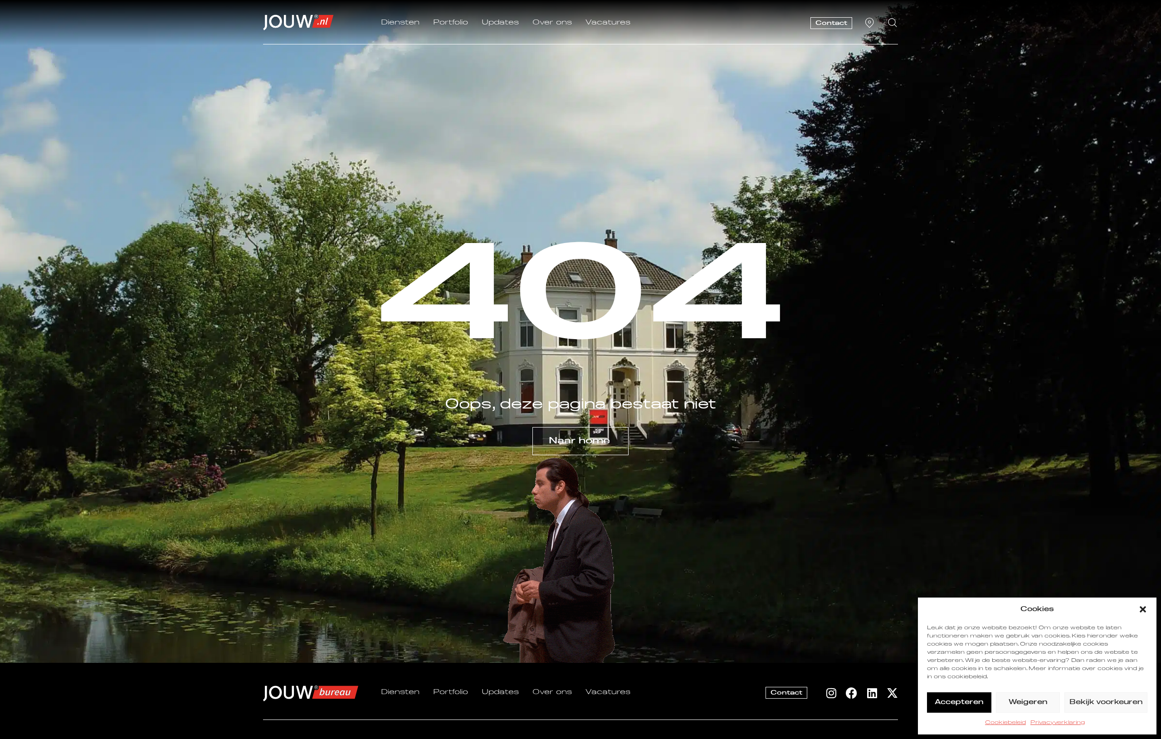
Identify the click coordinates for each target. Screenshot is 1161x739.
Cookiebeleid (1005, 722)
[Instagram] (831, 693)
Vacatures (607, 22)
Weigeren (1028, 702)
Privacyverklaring (1057, 722)
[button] (1142, 609)
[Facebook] (851, 693)
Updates (500, 22)
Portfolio (450, 22)
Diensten (400, 22)
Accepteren (959, 702)
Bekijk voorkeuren (1105, 702)
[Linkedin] (872, 693)
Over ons (552, 22)
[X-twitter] (892, 693)
